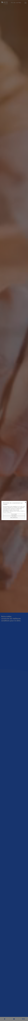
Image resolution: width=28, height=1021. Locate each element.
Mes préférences (14, 517)
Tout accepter (14, 514)
